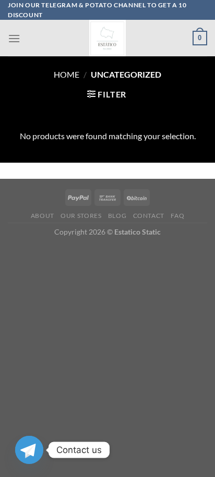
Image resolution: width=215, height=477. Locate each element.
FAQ (177, 215)
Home (66, 74)
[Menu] (14, 38)
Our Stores (81, 215)
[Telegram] (29, 450)
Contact (148, 215)
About (42, 215)
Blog (117, 215)
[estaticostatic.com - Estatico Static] (107, 38)
